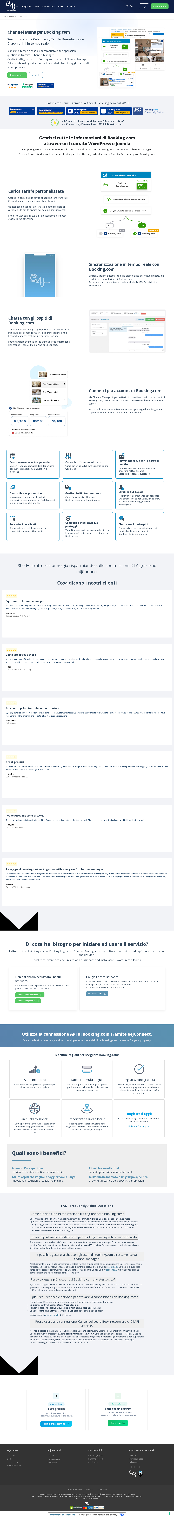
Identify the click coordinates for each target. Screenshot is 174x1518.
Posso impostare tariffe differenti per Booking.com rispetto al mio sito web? (84, 1237)
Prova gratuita (159, 6)
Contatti (132, 1455)
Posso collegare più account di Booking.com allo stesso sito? (73, 1279)
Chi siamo (11, 1455)
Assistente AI (111, 1269)
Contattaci (116, 1423)
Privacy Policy (89, 1489)
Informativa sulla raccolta (62, 1514)
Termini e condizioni (74, 1489)
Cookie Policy (102, 1489)
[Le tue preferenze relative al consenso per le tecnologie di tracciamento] (169, 1513)
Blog (9, 1459)
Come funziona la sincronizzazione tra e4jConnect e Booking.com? (77, 1214)
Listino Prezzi (12, 1462)
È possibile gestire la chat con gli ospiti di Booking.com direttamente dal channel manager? (87, 1256)
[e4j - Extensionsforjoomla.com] (132, 1474)
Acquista (35, 75)
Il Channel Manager (96, 1459)
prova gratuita (52, 1315)
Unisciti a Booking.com (139, 1126)
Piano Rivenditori (14, 1465)
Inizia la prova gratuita (54, 1423)
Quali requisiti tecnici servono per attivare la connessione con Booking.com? (84, 1297)
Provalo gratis (17, 75)
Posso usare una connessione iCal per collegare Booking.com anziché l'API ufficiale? (87, 1323)
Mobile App (112, 1266)
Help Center (134, 1462)
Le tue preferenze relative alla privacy (98, 1514)
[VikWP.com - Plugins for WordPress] (148, 1474)
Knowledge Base (136, 1459)
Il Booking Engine (95, 1455)
